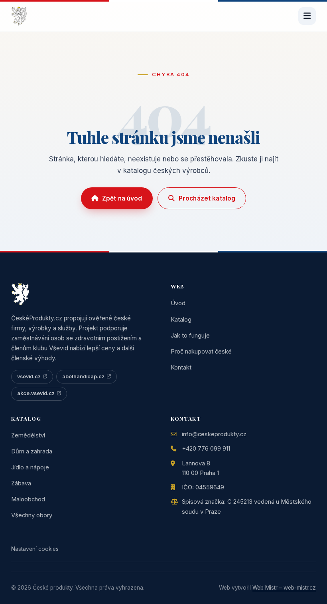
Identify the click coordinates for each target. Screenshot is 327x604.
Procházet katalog (207, 198)
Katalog (181, 319)
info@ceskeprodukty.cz (214, 434)
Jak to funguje (190, 335)
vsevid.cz (29, 376)
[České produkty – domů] (19, 16)
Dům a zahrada (31, 451)
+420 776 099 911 (206, 448)
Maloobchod (28, 499)
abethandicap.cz (83, 376)
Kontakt (181, 367)
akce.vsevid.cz (36, 393)
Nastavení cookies (35, 549)
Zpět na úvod (122, 198)
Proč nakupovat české (201, 351)
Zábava (21, 483)
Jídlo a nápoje (30, 467)
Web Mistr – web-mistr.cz (284, 587)
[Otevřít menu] (307, 16)
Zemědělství (28, 435)
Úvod (178, 303)
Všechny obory (31, 515)
